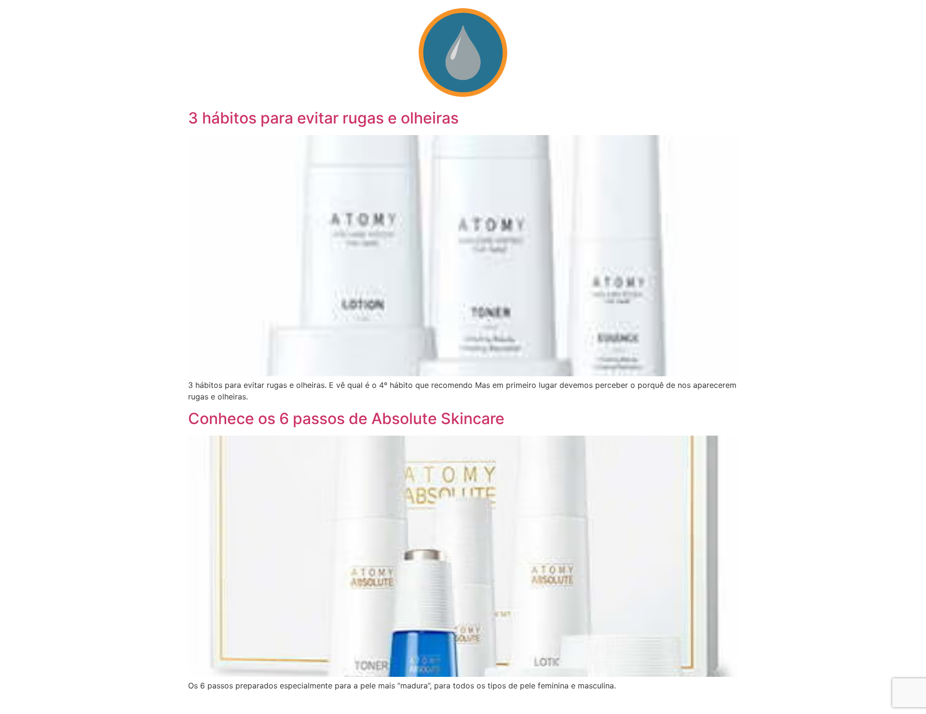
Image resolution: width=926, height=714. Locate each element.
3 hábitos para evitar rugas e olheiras (323, 118)
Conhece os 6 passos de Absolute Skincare (346, 418)
